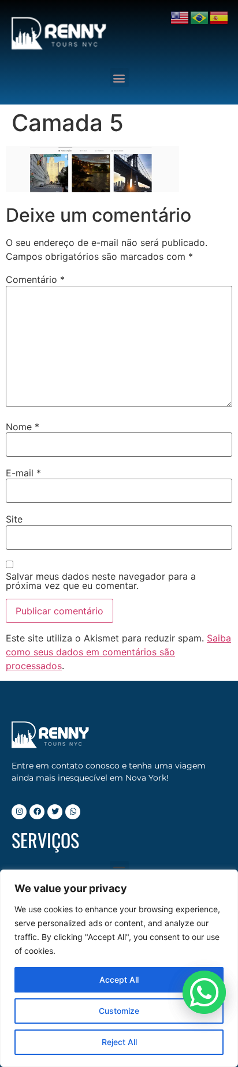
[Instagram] (19, 811)
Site (14, 519)
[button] (119, 77)
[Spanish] (219, 17)
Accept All (119, 979)
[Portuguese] (200, 17)
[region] (119, 968)
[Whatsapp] (72, 811)
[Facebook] (36, 811)
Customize (119, 1011)
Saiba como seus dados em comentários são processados (118, 651)
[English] (180, 17)
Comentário (35, 279)
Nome (22, 426)
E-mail (23, 472)
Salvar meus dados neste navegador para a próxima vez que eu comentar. (101, 581)
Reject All (119, 1042)
